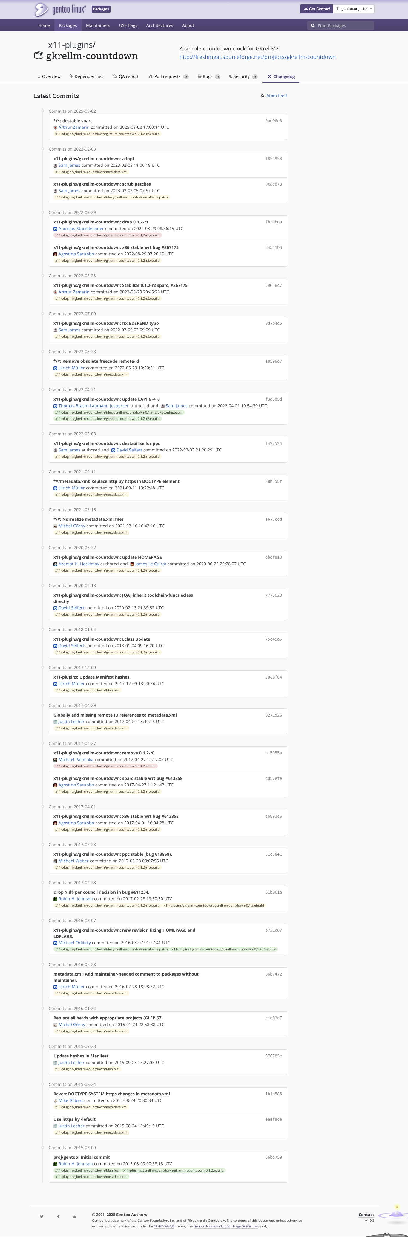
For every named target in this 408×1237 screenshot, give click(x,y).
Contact (366, 1214)
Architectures (159, 25)
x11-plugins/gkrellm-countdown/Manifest (87, 690)
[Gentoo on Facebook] (58, 1216)
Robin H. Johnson (76, 898)
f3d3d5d (273, 399)
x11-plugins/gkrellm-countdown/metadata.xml (91, 172)
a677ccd (273, 519)
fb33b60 (273, 222)
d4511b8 (273, 247)
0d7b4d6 (273, 323)
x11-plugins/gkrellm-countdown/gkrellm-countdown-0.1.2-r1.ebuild (107, 235)
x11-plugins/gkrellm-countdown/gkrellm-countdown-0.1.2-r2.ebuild (107, 134)
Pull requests (170, 76)
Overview (51, 76)
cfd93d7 (273, 1018)
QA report (128, 76)
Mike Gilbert (71, 1100)
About (188, 25)
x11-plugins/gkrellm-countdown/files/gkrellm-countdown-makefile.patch (111, 197)
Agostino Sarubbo (76, 254)
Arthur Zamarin (74, 127)
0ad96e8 (273, 120)
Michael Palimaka (76, 759)
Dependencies (88, 76)
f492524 (273, 443)
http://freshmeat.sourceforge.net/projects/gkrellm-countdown (258, 56)
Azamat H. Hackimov (79, 564)
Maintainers (98, 25)
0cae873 (273, 184)
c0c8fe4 (273, 677)
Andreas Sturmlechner (81, 228)
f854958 (273, 158)
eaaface (273, 1119)
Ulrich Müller (72, 368)
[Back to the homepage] (60, 9)
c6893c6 (273, 816)
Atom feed (276, 95)
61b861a (273, 892)
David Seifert (129, 450)
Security (244, 76)
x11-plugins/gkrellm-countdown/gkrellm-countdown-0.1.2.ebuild (105, 766)
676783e (273, 1056)
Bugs (210, 76)
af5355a (273, 753)
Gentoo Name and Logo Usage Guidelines (226, 1226)
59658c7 (273, 285)
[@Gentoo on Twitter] (42, 1216)
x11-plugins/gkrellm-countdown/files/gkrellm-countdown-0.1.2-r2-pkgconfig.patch (118, 412)
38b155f (273, 481)
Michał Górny (72, 526)
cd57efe (273, 778)
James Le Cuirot (150, 564)
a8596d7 (273, 361)
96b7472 (273, 974)
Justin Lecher (72, 721)
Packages (68, 25)
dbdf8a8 (273, 557)
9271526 (273, 715)
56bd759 (273, 1157)
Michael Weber (74, 861)
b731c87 (273, 930)
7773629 (273, 595)
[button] (316, 8)
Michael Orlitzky (75, 942)
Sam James (69, 165)
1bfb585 (273, 1093)
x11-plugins (70, 44)
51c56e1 (273, 854)
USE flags (128, 25)
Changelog (283, 76)
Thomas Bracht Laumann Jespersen (94, 405)
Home (44, 25)
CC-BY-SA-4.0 (164, 1226)
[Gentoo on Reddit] (74, 1216)
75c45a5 (273, 639)
